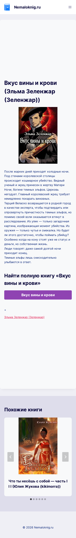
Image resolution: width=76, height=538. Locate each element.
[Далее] (65, 457)
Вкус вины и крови (38, 295)
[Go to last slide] (10, 457)
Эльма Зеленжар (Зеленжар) (24, 317)
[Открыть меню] (70, 7)
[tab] (31, 499)
